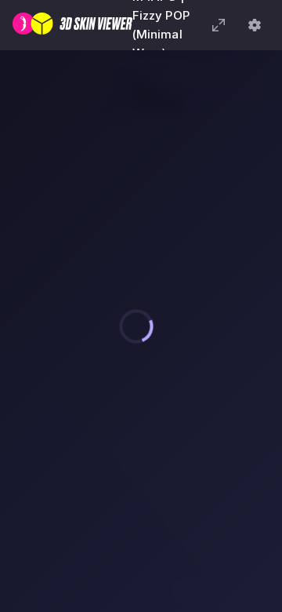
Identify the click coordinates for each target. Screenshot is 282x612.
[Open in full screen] (218, 25)
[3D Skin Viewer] (72, 25)
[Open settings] (254, 25)
